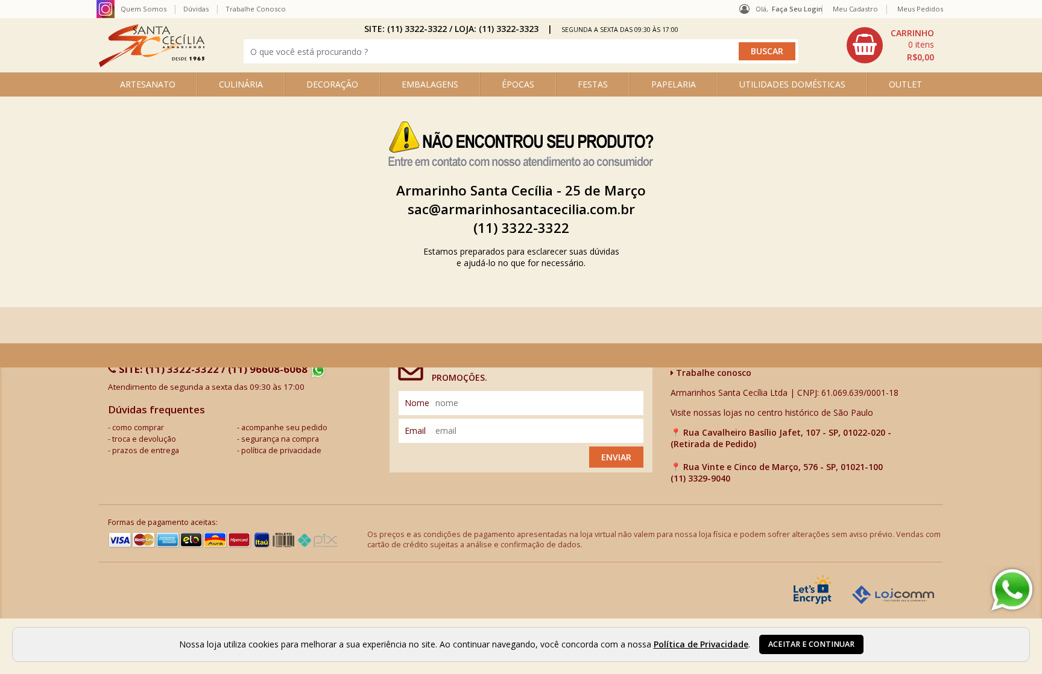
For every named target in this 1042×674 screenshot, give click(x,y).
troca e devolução (144, 439)
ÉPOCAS (518, 84)
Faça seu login (797, 8)
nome (417, 403)
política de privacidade (281, 450)
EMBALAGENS (430, 84)
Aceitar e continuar (811, 644)
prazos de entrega (145, 450)
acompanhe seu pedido (284, 427)
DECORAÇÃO (332, 84)
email (415, 430)
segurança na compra (280, 439)
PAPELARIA (673, 84)
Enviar (616, 457)
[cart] (892, 45)
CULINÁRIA (241, 84)
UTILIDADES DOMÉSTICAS (792, 84)
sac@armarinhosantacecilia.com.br (521, 209)
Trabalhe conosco (712, 372)
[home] (151, 63)
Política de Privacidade (701, 644)
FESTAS (593, 84)
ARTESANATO (147, 84)
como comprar (138, 427)
